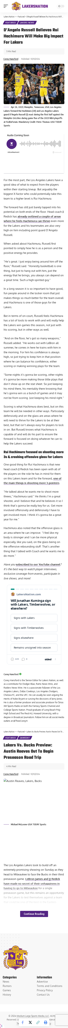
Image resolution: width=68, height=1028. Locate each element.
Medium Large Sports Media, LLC (33, 1016)
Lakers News (27, 23)
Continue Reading (34, 913)
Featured (10, 23)
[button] (7, 6)
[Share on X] (30, 1022)
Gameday (25, 738)
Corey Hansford (10, 59)
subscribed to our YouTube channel (38, 564)
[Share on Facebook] (22, 1022)
